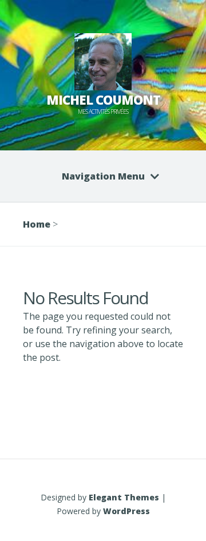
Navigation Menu (103, 176)
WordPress (126, 511)
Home (36, 224)
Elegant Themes (124, 497)
